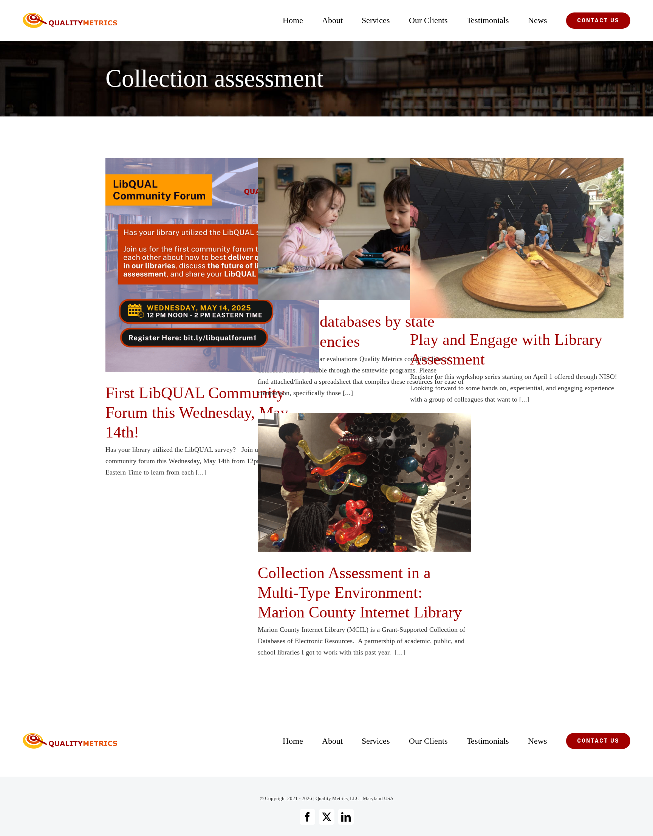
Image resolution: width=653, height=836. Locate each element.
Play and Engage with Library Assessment (504, 238)
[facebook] (307, 817)
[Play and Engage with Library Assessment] (517, 238)
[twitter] (326, 817)
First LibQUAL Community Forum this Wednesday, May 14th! (200, 265)
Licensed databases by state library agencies (352, 229)
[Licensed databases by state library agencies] (364, 229)
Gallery (225, 265)
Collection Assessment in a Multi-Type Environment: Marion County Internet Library (352, 482)
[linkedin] (346, 817)
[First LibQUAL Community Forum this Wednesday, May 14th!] (212, 265)
